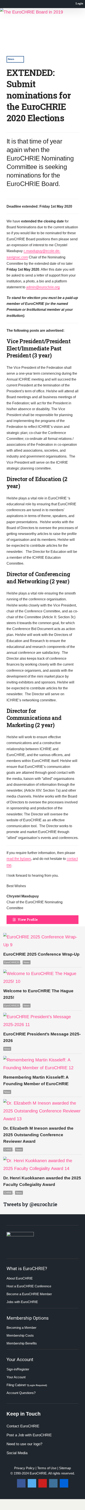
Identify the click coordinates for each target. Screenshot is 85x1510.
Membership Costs (20, 1335)
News (11, 59)
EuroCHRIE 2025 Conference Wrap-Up (41, 954)
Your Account (16, 1377)
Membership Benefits (22, 1343)
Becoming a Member (21, 1327)
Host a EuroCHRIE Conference (29, 1286)
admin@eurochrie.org (43, 287)
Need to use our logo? (24, 1444)
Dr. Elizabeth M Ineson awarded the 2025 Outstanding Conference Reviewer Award (38, 1135)
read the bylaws (19, 859)
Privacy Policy (24, 1468)
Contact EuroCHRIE (23, 1426)
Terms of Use (46, 1468)
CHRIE (8, 1149)
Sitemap (65, 1468)
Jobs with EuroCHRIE (22, 1302)
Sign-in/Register (18, 1369)
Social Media (17, 1453)
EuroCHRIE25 (11, 962)
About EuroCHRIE (20, 1278)
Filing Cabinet (27, 1385)
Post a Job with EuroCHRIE (29, 1435)
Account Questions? (21, 1393)
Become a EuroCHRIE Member (29, 1294)
